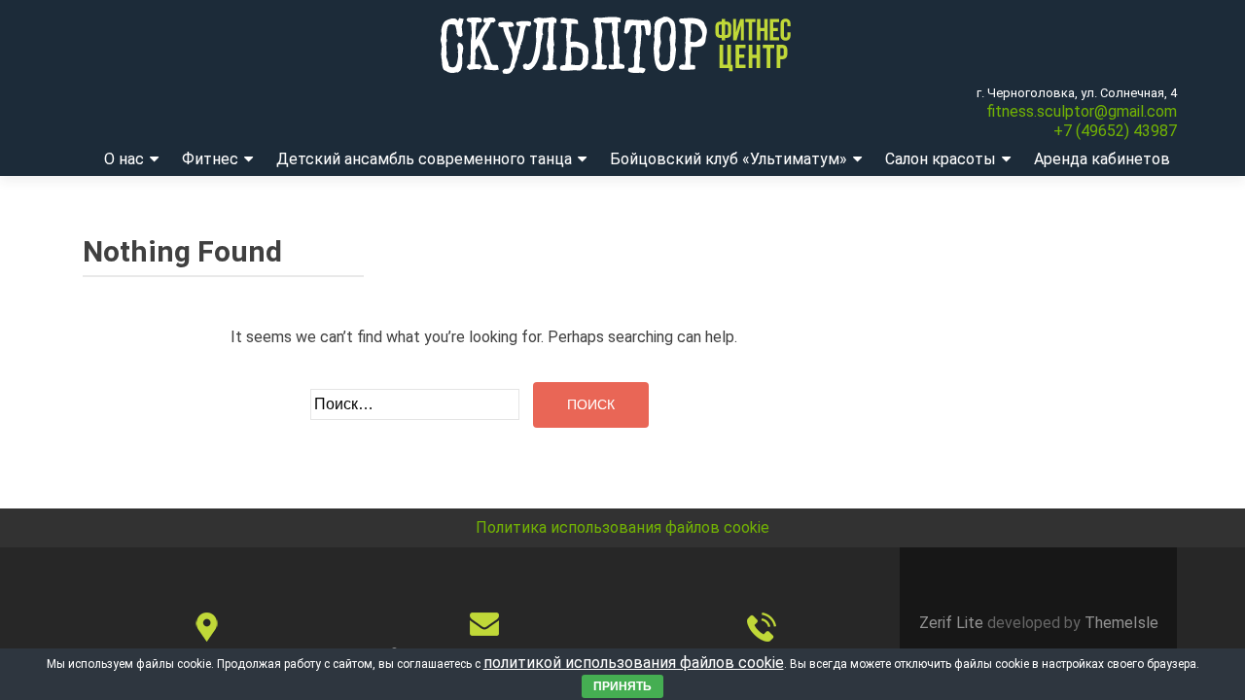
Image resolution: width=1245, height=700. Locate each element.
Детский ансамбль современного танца (424, 159)
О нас (124, 159)
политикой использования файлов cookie (633, 662)
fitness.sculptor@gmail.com (1081, 111)
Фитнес (210, 159)
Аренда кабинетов (1102, 159)
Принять (622, 686)
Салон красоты (940, 159)
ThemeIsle (1121, 622)
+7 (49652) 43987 (1115, 131)
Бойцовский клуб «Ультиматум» (728, 159)
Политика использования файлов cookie (622, 527)
